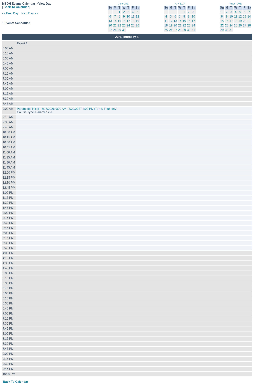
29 (119, 30)
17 (128, 21)
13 (110, 21)
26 (137, 25)
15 (119, 21)
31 (193, 30)
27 (110, 30)
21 (115, 25)
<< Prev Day (10, 13)
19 (137, 21)
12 (137, 16)
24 (128, 25)
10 (128, 16)
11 (132, 16)
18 (132, 21)
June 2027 (123, 3)
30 (124, 30)
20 (110, 25)
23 (124, 25)
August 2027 (235, 3)
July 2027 (179, 3)
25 (132, 25)
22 (119, 25)
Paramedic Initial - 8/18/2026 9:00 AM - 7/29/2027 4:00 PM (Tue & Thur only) (67, 108)
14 (115, 21)
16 (124, 21)
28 (115, 30)
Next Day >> (29, 13)
